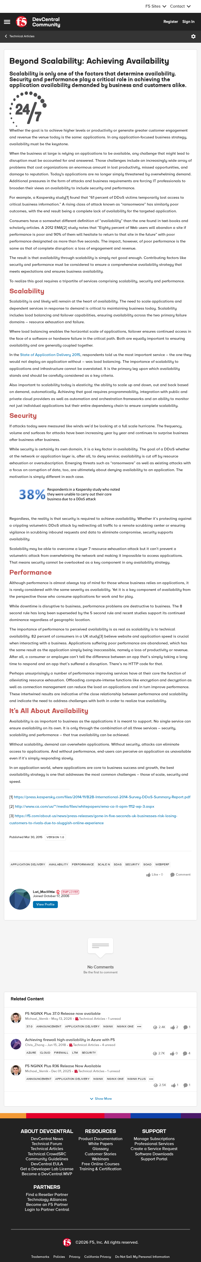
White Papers (100, 1143)
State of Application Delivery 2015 (50, 354)
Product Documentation (100, 1138)
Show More (103, 1099)
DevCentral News (47, 1138)
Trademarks (40, 1257)
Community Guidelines (47, 1159)
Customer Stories (100, 1154)
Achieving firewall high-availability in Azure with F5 (70, 1040)
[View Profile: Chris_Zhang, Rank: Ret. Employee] (16, 1044)
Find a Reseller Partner (47, 1194)
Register (171, 21)
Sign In (188, 21)
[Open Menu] (193, 36)
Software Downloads (154, 1154)
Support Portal (154, 1159)
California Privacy (97, 1257)
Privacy (74, 1257)
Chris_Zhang (34, 1045)
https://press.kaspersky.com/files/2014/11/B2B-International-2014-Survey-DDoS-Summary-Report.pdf (102, 797)
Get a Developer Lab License (47, 1169)
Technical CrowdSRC (47, 1154)
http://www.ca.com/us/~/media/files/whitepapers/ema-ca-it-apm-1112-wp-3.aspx (84, 806)
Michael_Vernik (36, 1019)
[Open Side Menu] (7, 22)
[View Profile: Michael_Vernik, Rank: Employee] (16, 1018)
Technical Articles (22, 36)
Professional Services (154, 1143)
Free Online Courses (100, 1164)
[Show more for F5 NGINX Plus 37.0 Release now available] (139, 1026)
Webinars (100, 1159)
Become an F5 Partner (47, 1204)
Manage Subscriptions (154, 1138)
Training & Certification (100, 1169)
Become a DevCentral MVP (47, 1174)
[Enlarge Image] (100, 109)
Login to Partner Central (47, 1209)
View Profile (45, 904)
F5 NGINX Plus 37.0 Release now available (62, 1013)
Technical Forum (47, 1143)
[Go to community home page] (38, 21)
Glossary (100, 1148)
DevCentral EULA (47, 1164)
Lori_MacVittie (44, 892)
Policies (59, 1257)
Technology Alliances (47, 1199)
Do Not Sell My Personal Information (142, 1257)
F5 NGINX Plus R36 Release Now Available (63, 1066)
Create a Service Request (154, 1148)
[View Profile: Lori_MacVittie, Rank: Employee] (19, 899)
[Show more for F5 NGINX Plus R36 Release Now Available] (151, 1079)
